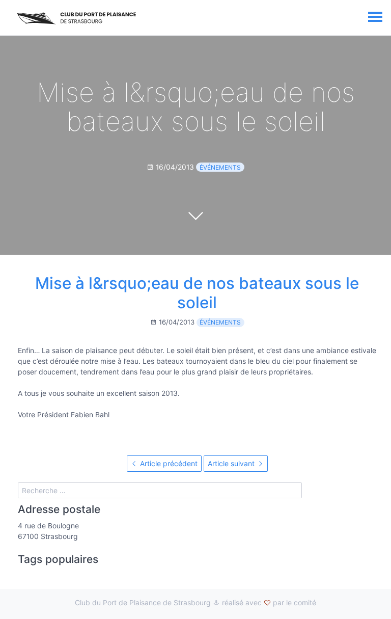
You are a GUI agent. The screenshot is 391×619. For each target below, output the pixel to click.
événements (220, 167)
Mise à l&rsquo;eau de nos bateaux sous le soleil (197, 293)
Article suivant (232, 463)
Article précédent (168, 463)
